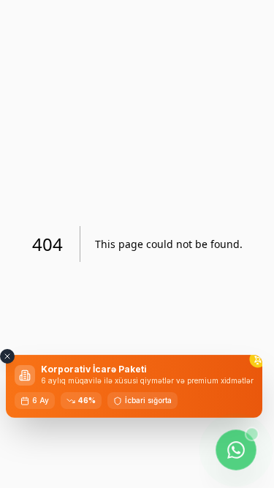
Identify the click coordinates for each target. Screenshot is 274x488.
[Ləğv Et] (7, 356)
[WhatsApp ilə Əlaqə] (236, 449)
